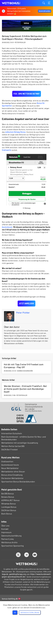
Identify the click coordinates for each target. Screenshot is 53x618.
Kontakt (4, 529)
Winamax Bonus (8, 503)
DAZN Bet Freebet (9, 449)
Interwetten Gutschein (11, 433)
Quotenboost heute (10, 465)
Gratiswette (6, 150)
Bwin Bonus (6, 513)
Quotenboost (7, 227)
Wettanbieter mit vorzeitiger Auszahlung (19, 443)
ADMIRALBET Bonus (10, 500)
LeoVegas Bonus (8, 507)
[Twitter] (18, 554)
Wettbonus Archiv (9, 542)
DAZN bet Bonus (8, 510)
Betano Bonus (7, 497)
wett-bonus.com (15, 3)
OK (15, 612)
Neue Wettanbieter (10, 468)
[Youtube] (34, 554)
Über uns (5, 525)
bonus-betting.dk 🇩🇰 (11, 598)
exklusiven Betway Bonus (15, 132)
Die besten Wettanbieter (12, 478)
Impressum (6, 532)
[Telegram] (26, 554)
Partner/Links (7, 539)
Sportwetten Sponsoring (12, 545)
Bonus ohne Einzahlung (12, 475)
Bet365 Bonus (7, 493)
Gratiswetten (7, 461)
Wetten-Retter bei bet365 (12, 446)
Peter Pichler (23, 312)
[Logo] (26, 564)
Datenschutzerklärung (11, 535)
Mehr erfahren (44, 11)
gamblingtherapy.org (17, 574)
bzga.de (5, 574)
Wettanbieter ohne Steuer (13, 471)
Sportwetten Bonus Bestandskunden (18, 481)
